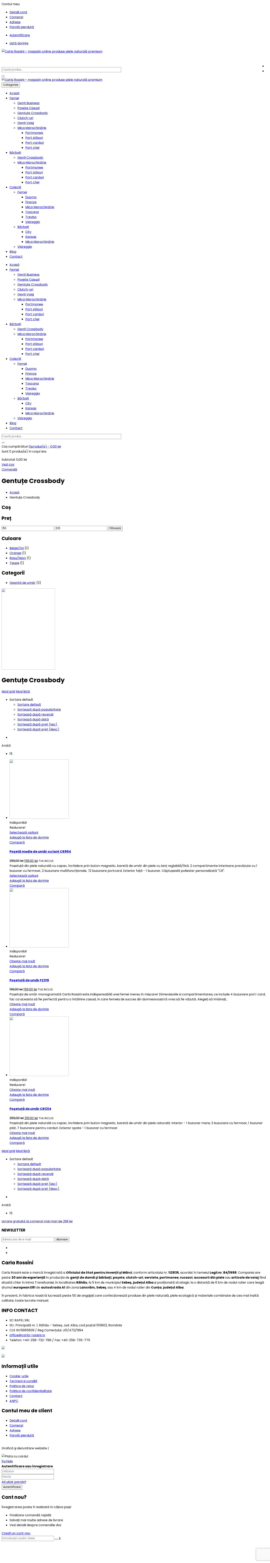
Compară (17, 842)
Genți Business (28, 103)
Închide (7, 1461)
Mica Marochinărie (31, 128)
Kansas (30, 236)
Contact (16, 256)
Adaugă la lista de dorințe (29, 837)
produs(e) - (45, 446)
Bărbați (15, 152)
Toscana (32, 212)
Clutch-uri (25, 118)
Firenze (31, 202)
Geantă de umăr (22, 582)
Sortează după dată (33, 719)
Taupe (14, 563)
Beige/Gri (16, 548)
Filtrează (115, 528)
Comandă (9, 469)
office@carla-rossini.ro (27, 1335)
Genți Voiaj (25, 123)
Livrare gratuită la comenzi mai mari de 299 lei (37, 1221)
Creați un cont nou (16, 1533)
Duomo (31, 197)
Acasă (14, 93)
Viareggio (32, 222)
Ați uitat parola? (14, 1482)
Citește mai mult (22, 961)
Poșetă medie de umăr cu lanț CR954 (40, 851)
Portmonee (34, 133)
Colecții (15, 187)
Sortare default (29, 704)
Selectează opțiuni (23, 832)
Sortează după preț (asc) (37, 724)
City (28, 232)
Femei (14, 98)
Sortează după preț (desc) (38, 729)
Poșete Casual (28, 108)
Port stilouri (34, 137)
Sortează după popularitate (39, 709)
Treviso (31, 217)
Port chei (32, 147)
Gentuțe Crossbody (32, 113)
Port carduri (34, 142)
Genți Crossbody (30, 157)
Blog (12, 251)
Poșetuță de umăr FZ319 (29, 980)
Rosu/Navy (17, 558)
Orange (15, 553)
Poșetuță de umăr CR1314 (30, 1108)
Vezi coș (8, 464)
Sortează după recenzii (35, 714)
